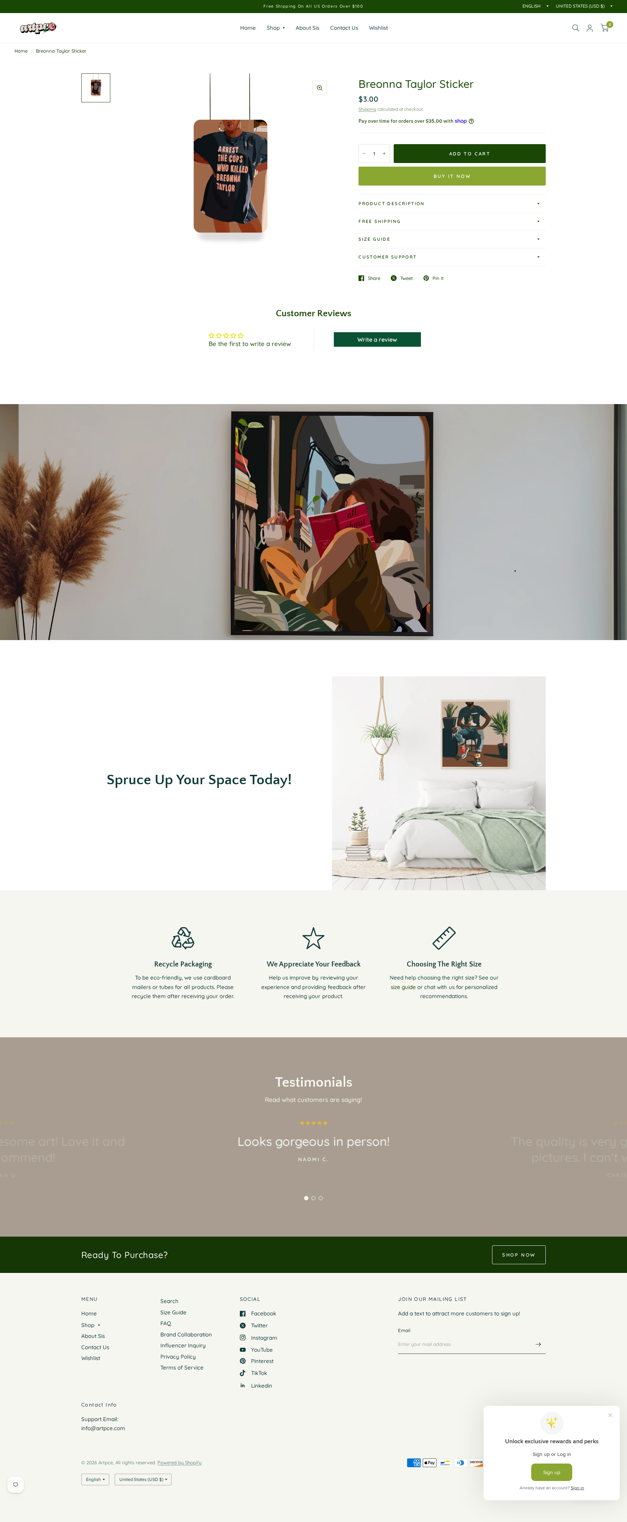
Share (374, 278)
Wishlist (378, 27)
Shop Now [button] (519, 1255)
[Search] (576, 28)
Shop (273, 27)
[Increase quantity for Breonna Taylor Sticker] (384, 154)
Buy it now (452, 176)
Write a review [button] (377, 339)
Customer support (387, 257)
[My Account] (590, 28)
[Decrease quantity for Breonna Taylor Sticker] (364, 154)
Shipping (367, 109)
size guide (403, 987)
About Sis (307, 27)
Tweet (406, 278)
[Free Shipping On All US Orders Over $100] (313, 6)
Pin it (438, 278)
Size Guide (374, 239)
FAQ (165, 1323)
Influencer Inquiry (183, 1345)
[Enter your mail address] (538, 1344)
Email (404, 1330)
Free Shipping (379, 221)
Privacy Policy (178, 1356)
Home (248, 27)
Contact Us (344, 27)
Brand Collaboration (186, 1334)
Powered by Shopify (179, 1462)
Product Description (391, 203)
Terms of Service (182, 1367)
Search (169, 1301)
